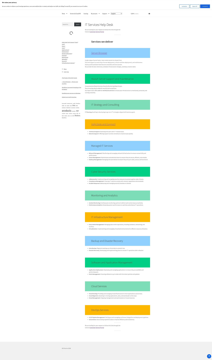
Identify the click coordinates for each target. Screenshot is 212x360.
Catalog (86, 13)
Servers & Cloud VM (75, 13)
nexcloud (64, 107)
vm (71, 115)
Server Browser (99, 53)
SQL (77, 113)
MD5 (77, 105)
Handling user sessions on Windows (71, 93)
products (66, 110)
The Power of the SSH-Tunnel (69, 78)
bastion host (69, 103)
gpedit (68, 105)
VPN (73, 115)
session (74, 113)
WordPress (64, 117)
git (65, 105)
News (63, 13)
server (67, 113)
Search (77, 24)
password (73, 107)
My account (94, 13)
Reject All (194, 6)
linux (73, 105)
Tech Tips (66, 72)
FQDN (63, 105)
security (63, 113)
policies (77, 107)
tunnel (65, 115)
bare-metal (64, 103)
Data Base (78, 103)
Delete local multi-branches (69, 97)
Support (104, 13)
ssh (79, 113)
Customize (184, 6)
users (69, 115)
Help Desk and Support (103, 124)
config (74, 103)
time (63, 115)
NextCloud (68, 107)
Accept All (205, 6)
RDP (77, 111)
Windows (77, 115)
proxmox (74, 111)
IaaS (71, 105)
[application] (209, 356)
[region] (106, 5)
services (70, 113)
